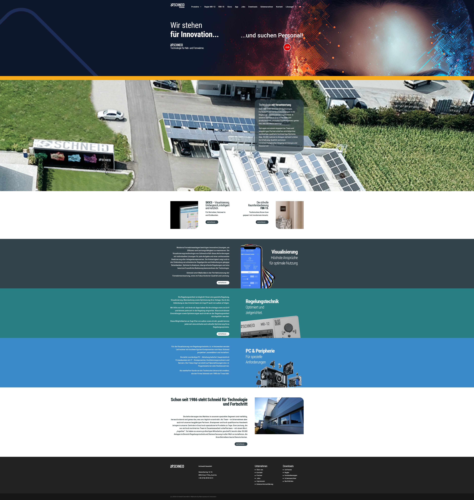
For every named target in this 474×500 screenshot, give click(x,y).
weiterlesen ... (212, 222)
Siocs (229, 7)
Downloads (252, 7)
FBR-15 (221, 7)
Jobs (243, 7)
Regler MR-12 (209, 7)
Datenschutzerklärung (265, 484)
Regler (287, 472)
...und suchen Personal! (272, 35)
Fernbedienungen (291, 475)
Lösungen (290, 7)
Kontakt (279, 7)
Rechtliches (289, 481)
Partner (259, 475)
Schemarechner (266, 7)
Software (288, 470)
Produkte (195, 7)
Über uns (260, 470)
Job (287, 47)
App (236, 7)
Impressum (261, 481)
